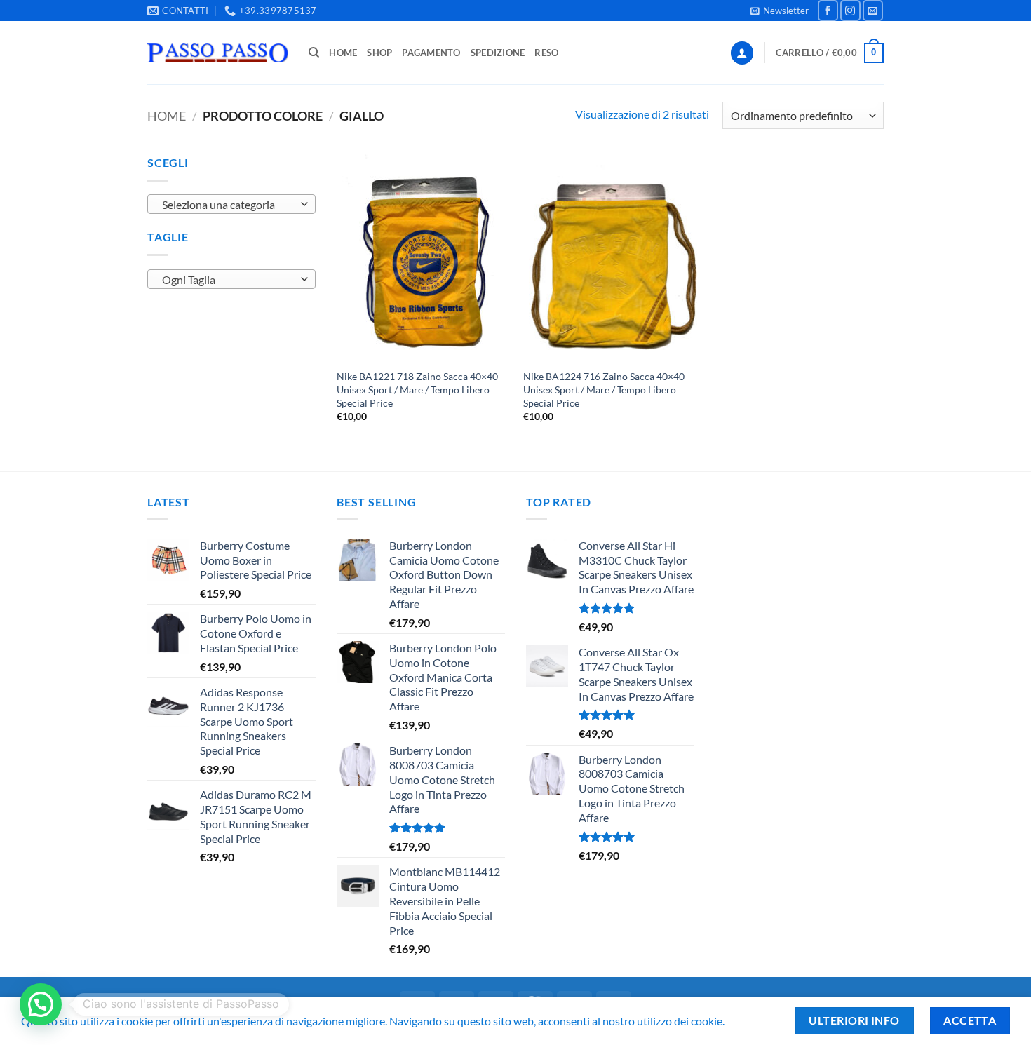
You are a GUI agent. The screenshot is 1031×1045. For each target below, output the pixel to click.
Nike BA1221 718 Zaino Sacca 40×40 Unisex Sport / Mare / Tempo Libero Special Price (417, 389)
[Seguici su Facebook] (828, 10)
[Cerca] (314, 52)
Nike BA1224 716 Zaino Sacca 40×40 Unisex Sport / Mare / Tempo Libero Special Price (604, 389)
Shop (379, 52)
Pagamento (431, 52)
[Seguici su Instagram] (850, 10)
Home (343, 52)
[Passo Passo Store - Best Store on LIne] (217, 52)
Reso (546, 52)
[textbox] (228, 205)
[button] (779, 10)
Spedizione (498, 52)
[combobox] (231, 204)
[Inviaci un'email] (873, 10)
